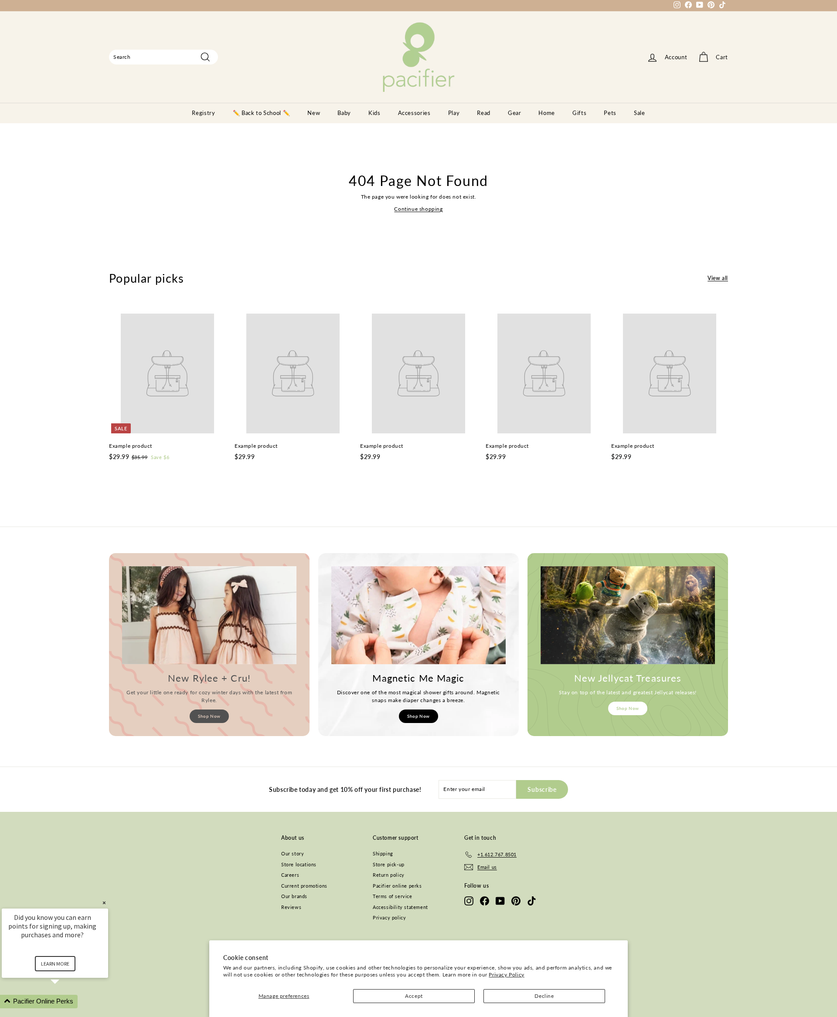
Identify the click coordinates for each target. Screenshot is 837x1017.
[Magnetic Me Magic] (418, 615)
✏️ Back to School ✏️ (261, 112)
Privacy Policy (506, 974)
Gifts (579, 112)
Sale (639, 112)
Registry (203, 112)
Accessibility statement (400, 907)
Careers (290, 875)
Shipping (383, 853)
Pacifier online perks (397, 886)
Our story (292, 853)
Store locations (298, 864)
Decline (544, 996)
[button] (65, 1001)
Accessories (414, 112)
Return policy (389, 875)
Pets (610, 112)
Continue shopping (418, 209)
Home (546, 112)
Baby (344, 112)
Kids (374, 112)
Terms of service (392, 896)
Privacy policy (389, 917)
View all (718, 278)
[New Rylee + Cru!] (209, 615)
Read (483, 112)
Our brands (294, 896)
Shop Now (209, 716)
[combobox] (163, 57)
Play (454, 112)
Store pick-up (389, 864)
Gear (514, 112)
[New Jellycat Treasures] (628, 615)
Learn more (55, 963)
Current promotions (304, 886)
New (313, 112)
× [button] (104, 903)
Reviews (291, 907)
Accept (414, 996)
